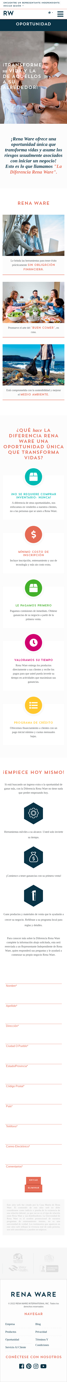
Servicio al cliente (15, 1347)
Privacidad (41, 1331)
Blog (38, 1324)
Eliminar (33, 1188)
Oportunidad (12, 1339)
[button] (13, 6)
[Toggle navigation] (60, 14)
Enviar (33, 1180)
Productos (10, 1331)
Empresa (10, 1324)
